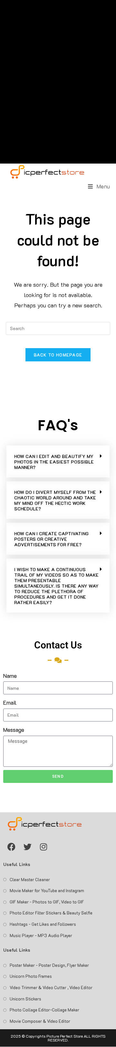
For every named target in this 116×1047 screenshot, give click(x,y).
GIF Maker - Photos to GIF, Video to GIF (47, 901)
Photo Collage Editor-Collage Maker (44, 1009)
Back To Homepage (58, 355)
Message (13, 729)
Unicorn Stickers (25, 998)
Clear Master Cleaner (30, 879)
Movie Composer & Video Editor (40, 1021)
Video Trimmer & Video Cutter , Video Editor (51, 987)
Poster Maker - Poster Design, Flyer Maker (49, 965)
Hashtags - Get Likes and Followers (43, 924)
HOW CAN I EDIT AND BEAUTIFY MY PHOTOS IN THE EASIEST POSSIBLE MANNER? (54, 461)
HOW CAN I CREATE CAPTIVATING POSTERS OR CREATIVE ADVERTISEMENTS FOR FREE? (51, 539)
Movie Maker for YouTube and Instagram (47, 890)
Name (10, 675)
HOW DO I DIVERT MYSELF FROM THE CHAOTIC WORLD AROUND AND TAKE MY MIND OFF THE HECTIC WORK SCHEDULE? (55, 500)
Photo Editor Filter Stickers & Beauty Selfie (51, 912)
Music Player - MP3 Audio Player (41, 935)
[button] (58, 461)
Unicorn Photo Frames (31, 976)
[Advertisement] (58, 82)
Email (9, 702)
